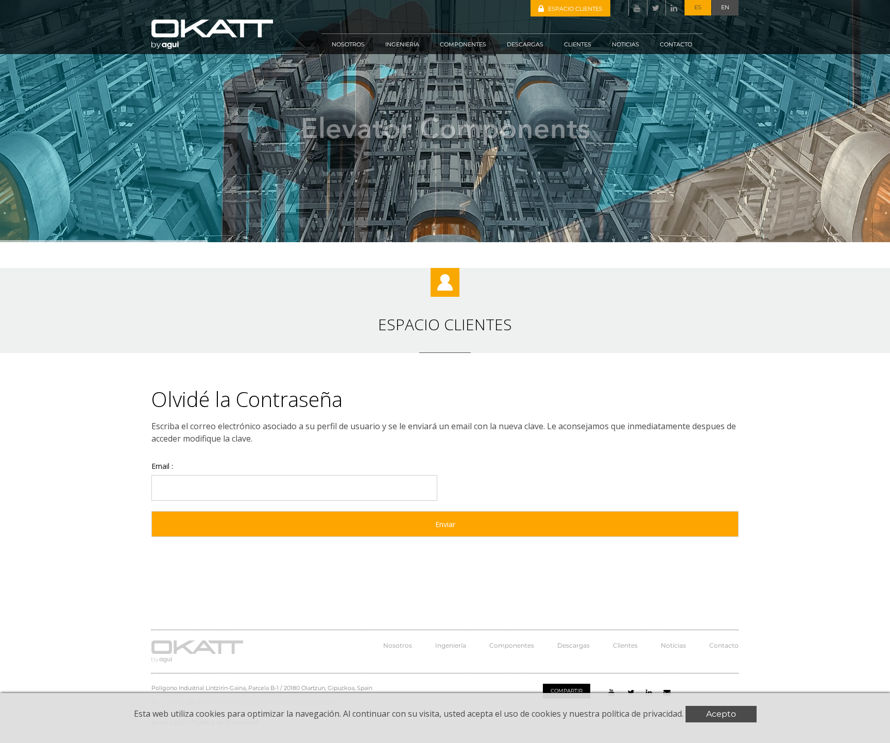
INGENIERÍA (402, 44)
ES (697, 7)
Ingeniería (450, 645)
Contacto (724, 645)
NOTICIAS (625, 44)
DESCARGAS (525, 44)
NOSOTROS (348, 44)
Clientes (625, 645)
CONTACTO (676, 44)
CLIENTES (577, 44)
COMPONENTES (463, 44)
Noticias (673, 645)
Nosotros (397, 645)
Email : (162, 465)
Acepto (721, 714)
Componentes (511, 645)
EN (725, 7)
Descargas (573, 645)
